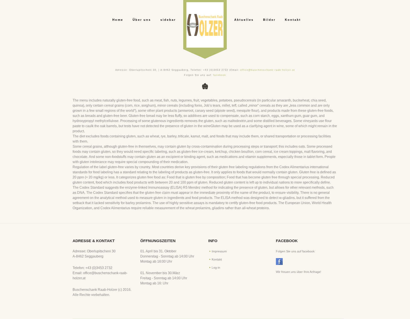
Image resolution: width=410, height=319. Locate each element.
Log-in (216, 267)
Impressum (219, 251)
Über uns (142, 19)
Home (117, 19)
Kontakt (293, 19)
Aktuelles (244, 19)
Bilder (269, 19)
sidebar (168, 19)
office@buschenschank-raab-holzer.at (267, 70)
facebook (219, 75)
